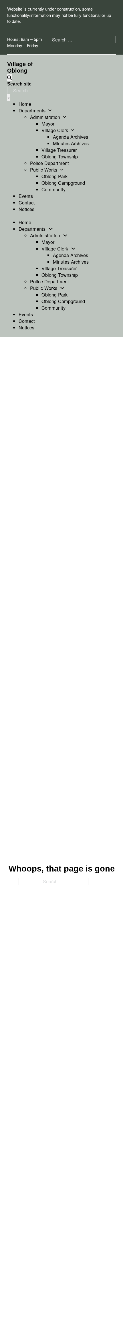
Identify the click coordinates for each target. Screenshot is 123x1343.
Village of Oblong (20, 67)
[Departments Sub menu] (49, 110)
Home (25, 103)
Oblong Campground (63, 182)
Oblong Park (54, 176)
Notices (26, 209)
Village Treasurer (59, 149)
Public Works (43, 169)
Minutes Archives (71, 143)
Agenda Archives (70, 136)
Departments (32, 110)
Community (53, 189)
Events (26, 195)
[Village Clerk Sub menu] (72, 130)
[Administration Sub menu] (64, 117)
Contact (27, 202)
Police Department (49, 163)
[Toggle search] (9, 77)
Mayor (47, 123)
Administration (45, 117)
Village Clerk (54, 130)
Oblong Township (59, 156)
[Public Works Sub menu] (61, 169)
